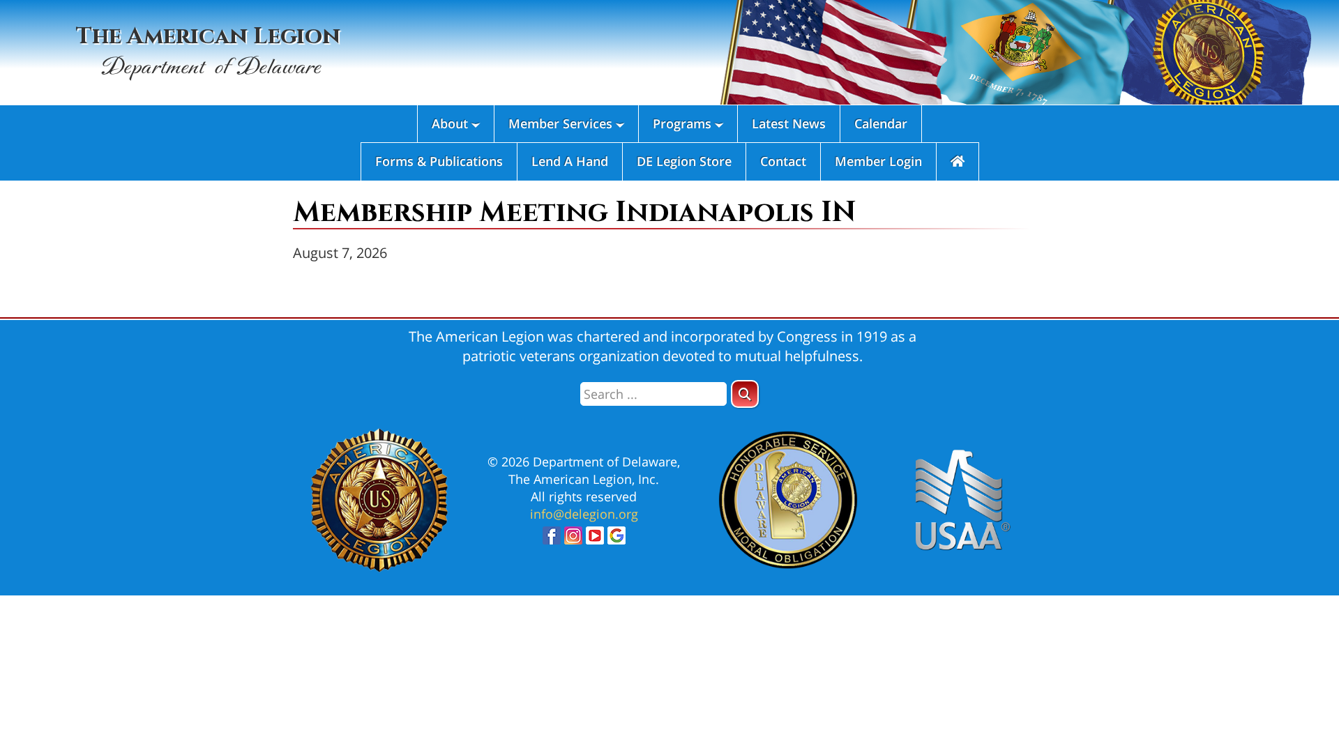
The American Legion (208, 51)
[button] (745, 394)
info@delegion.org (584, 513)
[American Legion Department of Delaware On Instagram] (573, 539)
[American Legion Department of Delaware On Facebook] (552, 539)
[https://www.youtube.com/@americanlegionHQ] (595, 539)
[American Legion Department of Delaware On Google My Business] (616, 539)
